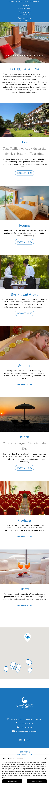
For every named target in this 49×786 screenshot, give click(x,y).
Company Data (24, 755)
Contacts (24, 752)
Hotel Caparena (24, 14)
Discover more (24, 173)
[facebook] (24, 740)
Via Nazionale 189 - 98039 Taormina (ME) (26, 719)
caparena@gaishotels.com (26, 731)
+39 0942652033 (26, 723)
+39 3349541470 (26, 727)
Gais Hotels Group (24, 8)
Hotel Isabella (24, 20)
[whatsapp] (28, 740)
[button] (27, 637)
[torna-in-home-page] (24, 703)
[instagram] (20, 740)
